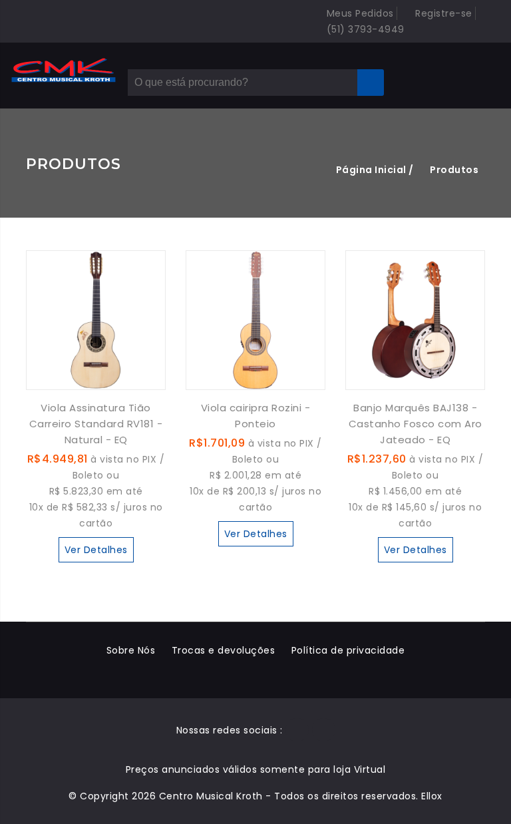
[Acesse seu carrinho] (454, 73)
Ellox (431, 796)
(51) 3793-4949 (364, 29)
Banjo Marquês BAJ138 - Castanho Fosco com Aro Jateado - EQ (415, 424)
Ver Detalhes (96, 549)
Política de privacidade (348, 650)
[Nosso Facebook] (297, 730)
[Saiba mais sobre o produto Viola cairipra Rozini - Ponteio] (255, 319)
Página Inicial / (375, 169)
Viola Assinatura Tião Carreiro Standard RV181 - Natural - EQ (96, 424)
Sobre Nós (131, 650)
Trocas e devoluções (223, 650)
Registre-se (442, 13)
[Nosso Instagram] (323, 730)
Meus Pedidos (358, 13)
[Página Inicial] (64, 71)
